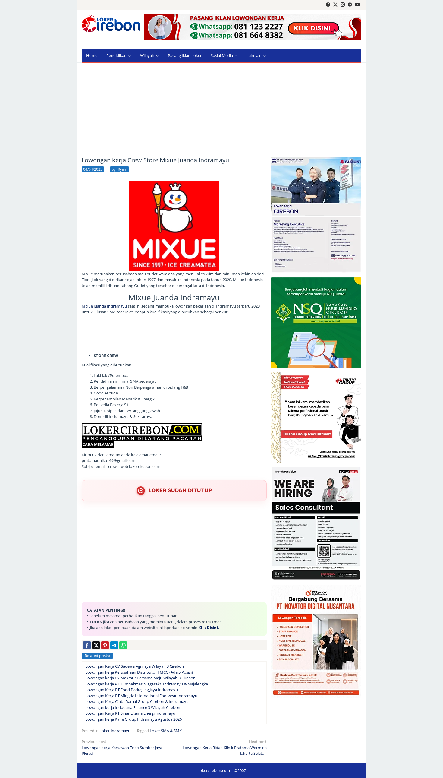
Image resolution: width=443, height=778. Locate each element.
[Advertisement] (221, 110)
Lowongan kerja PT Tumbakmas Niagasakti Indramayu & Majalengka (146, 684)
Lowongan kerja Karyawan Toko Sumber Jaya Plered (122, 747)
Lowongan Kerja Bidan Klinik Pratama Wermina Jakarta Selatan (225, 747)
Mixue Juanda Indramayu (104, 306)
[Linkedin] (349, 5)
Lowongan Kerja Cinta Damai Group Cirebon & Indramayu (137, 701)
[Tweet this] (96, 645)
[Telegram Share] (114, 645)
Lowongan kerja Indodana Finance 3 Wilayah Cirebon (132, 707)
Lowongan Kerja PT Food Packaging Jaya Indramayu (131, 689)
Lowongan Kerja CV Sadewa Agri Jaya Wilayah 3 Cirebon (134, 666)
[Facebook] (328, 5)
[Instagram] (342, 5)
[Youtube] (357, 5)
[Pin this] (105, 645)
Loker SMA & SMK (166, 730)
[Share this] (87, 645)
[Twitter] (335, 5)
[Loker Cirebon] (111, 22)
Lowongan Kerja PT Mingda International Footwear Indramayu (141, 695)
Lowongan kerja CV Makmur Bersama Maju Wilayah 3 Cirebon (140, 678)
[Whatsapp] (123, 645)
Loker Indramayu (114, 730)
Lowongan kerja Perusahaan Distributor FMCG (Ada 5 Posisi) (139, 672)
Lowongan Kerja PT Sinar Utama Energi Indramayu (130, 713)
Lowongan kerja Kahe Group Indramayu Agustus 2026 (133, 719)
